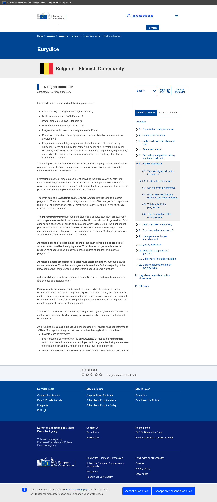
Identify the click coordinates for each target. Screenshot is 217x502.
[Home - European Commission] (71, 15)
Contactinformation (180, 90)
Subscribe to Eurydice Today (101, 405)
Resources (92, 471)
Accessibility (92, 437)
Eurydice (51, 36)
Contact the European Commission (104, 458)
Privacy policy (142, 468)
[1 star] (83, 374)
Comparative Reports (48, 395)
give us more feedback (123, 375)
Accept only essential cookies (173, 491)
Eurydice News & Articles (99, 395)
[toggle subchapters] (136, 130)
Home (40, 36)
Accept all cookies (136, 491)
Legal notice (141, 474)
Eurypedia (63, 36)
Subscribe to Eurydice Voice (101, 400)
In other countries (168, 112)
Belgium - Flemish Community (86, 36)
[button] (176, 15)
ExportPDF (162, 90)
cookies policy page (77, 489)
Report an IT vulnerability (99, 477)
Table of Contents (145, 112)
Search (153, 27)
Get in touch (92, 432)
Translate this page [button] (142, 15)
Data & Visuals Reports (49, 400)
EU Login (42, 410)
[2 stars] (85, 374)
